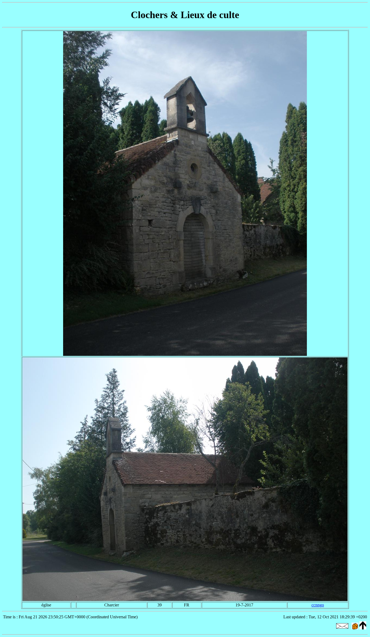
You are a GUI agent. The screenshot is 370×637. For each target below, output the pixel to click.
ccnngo (317, 605)
